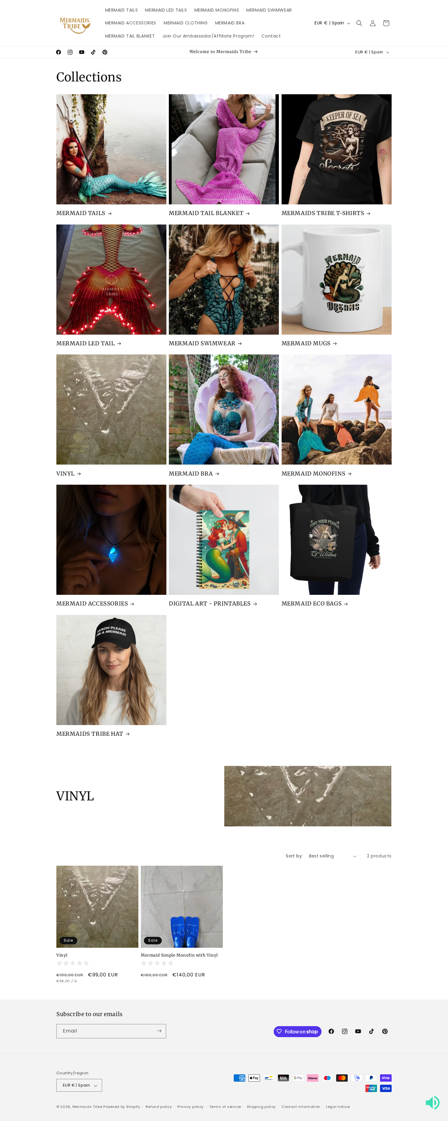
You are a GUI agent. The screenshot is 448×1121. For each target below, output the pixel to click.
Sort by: (294, 856)
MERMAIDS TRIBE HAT (89, 733)
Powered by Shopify (121, 1107)
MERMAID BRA (191, 473)
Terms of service (225, 1106)
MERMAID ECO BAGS (312, 603)
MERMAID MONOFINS (314, 473)
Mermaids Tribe (87, 1107)
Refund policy (159, 1106)
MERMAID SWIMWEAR (202, 343)
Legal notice (338, 1106)
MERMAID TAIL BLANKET (206, 213)
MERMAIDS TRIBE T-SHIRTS (323, 213)
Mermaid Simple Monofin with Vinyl (179, 955)
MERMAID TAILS (80, 213)
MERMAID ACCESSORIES (92, 603)
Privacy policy (190, 1106)
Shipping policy (261, 1106)
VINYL (65, 473)
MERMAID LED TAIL (85, 343)
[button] (359, 23)
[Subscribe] (159, 1031)
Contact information (301, 1106)
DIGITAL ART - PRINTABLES (210, 603)
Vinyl (62, 955)
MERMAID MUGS (306, 343)
